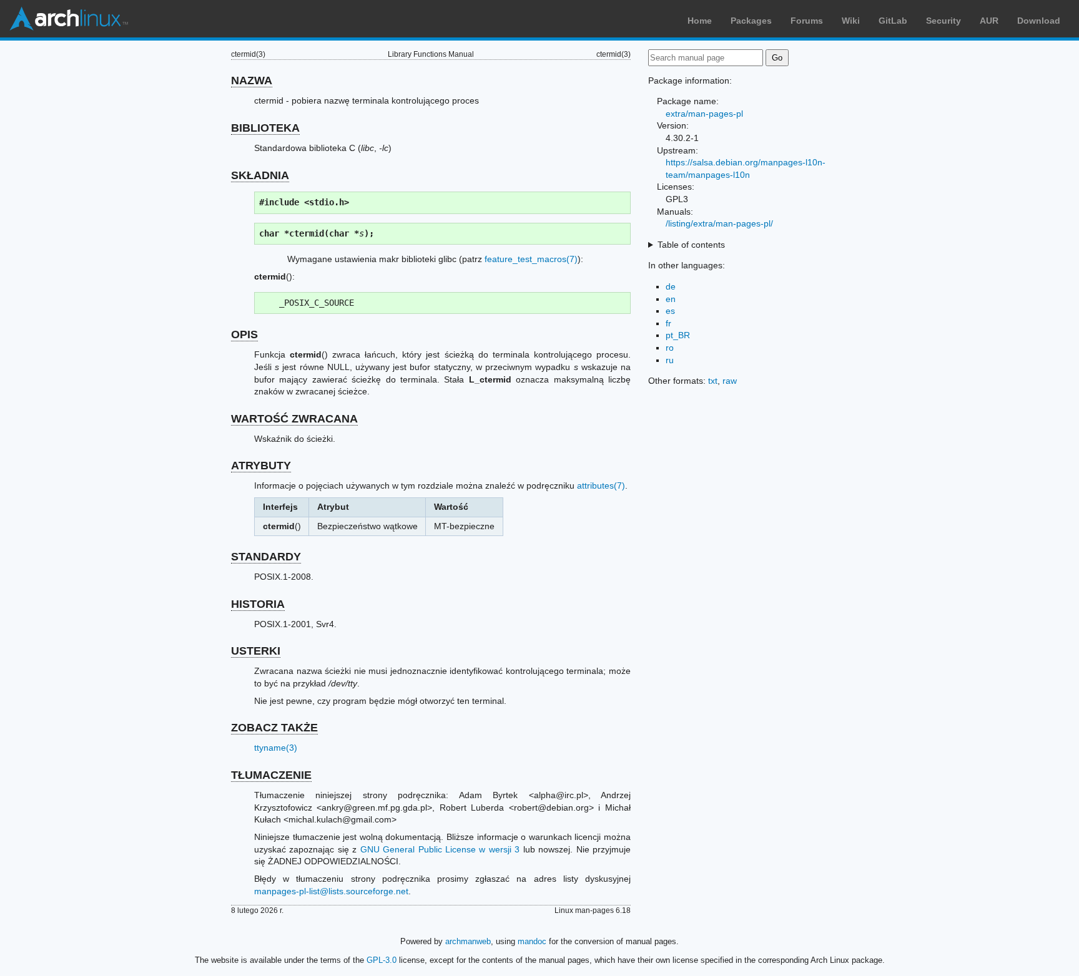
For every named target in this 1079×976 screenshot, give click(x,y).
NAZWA (251, 80)
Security (943, 21)
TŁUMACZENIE (271, 775)
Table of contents (691, 245)
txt (712, 381)
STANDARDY (266, 556)
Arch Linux (68, 18)
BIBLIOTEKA (265, 128)
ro (670, 348)
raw (729, 381)
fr (668, 323)
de (671, 286)
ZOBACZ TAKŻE (274, 727)
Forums (807, 21)
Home (699, 21)
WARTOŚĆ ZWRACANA (294, 418)
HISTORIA (258, 604)
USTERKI (255, 651)
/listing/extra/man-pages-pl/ (719, 223)
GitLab (893, 21)
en (671, 299)
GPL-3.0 (382, 960)
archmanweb (468, 941)
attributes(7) (601, 485)
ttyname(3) (275, 748)
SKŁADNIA (260, 175)
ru (670, 360)
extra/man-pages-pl (704, 114)
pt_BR (678, 335)
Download (1038, 21)
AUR (989, 21)
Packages (751, 21)
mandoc (532, 941)
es (670, 311)
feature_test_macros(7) (531, 259)
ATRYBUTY (261, 465)
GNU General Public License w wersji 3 (440, 849)
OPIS (244, 334)
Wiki (851, 21)
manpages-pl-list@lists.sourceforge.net (331, 891)
